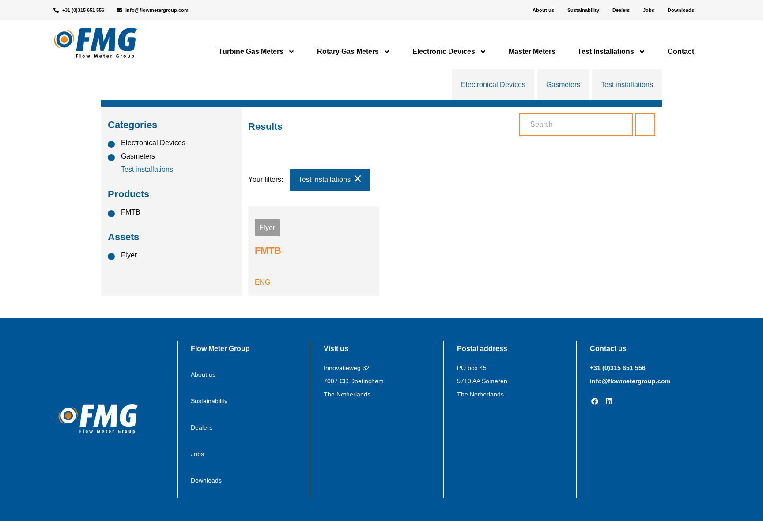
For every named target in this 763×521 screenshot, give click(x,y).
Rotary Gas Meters (348, 51)
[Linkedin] (609, 401)
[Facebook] (595, 401)
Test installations (627, 84)
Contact (681, 51)
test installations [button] (325, 179)
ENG (262, 282)
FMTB (130, 212)
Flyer (129, 255)
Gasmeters (563, 84)
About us (543, 10)
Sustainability (583, 10)
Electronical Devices (493, 84)
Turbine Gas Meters (251, 51)
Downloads (681, 10)
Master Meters (532, 51)
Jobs (648, 10)
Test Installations (606, 51)
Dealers (621, 10)
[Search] (645, 124)
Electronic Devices (443, 51)
